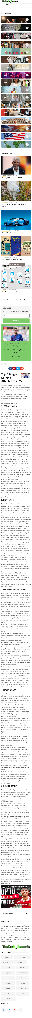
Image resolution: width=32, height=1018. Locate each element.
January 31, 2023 (12, 175)
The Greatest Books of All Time (12, 259)
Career (4, 289)
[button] (7, 4)
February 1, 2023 (12, 289)
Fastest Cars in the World (10, 233)
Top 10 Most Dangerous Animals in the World (14, 205)
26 (20, 299)
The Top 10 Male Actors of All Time (13, 178)
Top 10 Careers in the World (11, 292)
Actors (4, 175)
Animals (4, 202)
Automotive (5, 230)
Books (4, 257)
